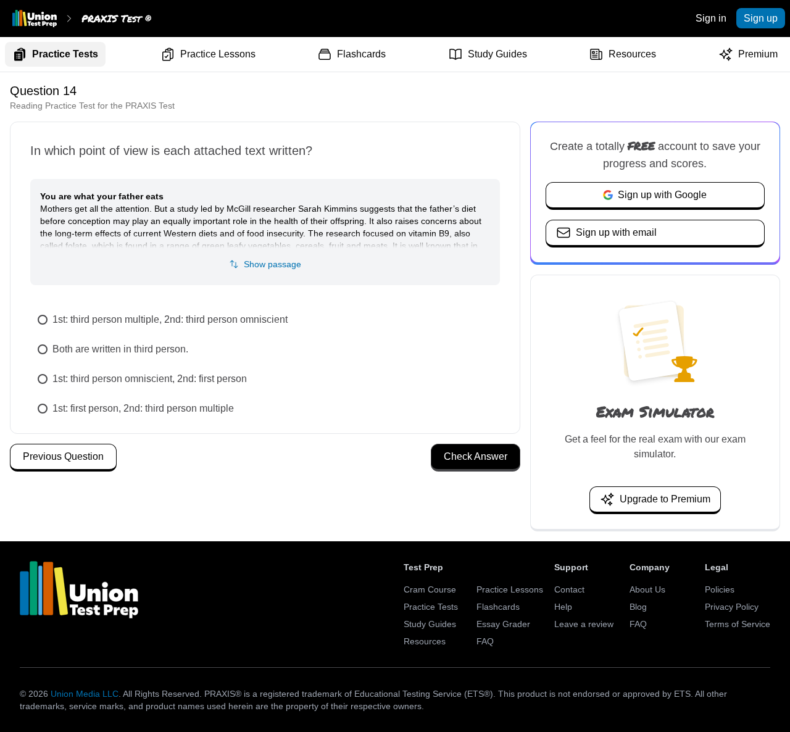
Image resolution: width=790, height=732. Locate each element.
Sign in (711, 18)
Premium (758, 54)
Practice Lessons (218, 54)
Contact (569, 589)
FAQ (485, 641)
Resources (632, 54)
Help (563, 607)
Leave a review (583, 624)
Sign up (761, 18)
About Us (647, 589)
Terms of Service (737, 624)
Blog (638, 607)
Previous (63, 456)
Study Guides (497, 54)
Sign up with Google (662, 194)
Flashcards (361, 54)
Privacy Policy (732, 607)
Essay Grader (503, 624)
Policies (719, 589)
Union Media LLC (84, 694)
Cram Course (430, 589)
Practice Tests (65, 54)
